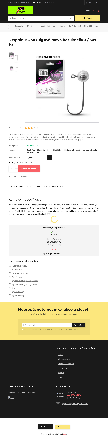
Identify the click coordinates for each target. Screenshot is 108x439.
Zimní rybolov (17, 277)
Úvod (10, 26)
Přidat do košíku (29, 168)
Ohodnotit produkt (16, 128)
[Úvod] (24, 10)
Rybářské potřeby (19, 266)
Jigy (13, 288)
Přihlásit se (78, 325)
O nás (60, 354)
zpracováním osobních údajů (45, 329)
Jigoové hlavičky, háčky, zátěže (46, 26)
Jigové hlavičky (65, 26)
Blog (60, 377)
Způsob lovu (20, 26)
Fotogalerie (63, 368)
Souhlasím (63, 427)
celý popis (79, 139)
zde (64, 434)
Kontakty (61, 372)
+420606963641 (37, 2)
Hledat (71, 18)
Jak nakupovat (64, 359)
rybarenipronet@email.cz (54, 253)
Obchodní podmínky (66, 363)
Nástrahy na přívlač (20, 273)
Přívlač (29, 26)
